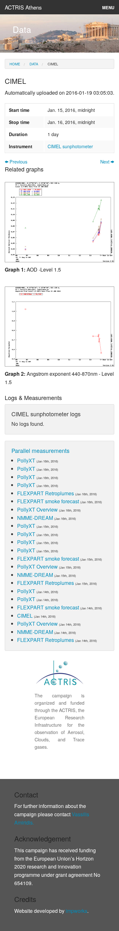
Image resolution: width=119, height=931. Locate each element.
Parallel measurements (40, 450)
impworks (76, 910)
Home (15, 63)
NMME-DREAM (35, 517)
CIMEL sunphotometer (70, 146)
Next (105, 161)
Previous (17, 161)
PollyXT (26, 460)
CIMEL (52, 63)
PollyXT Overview (37, 509)
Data (33, 63)
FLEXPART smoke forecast (48, 501)
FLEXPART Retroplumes (45, 493)
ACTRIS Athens (23, 7)
